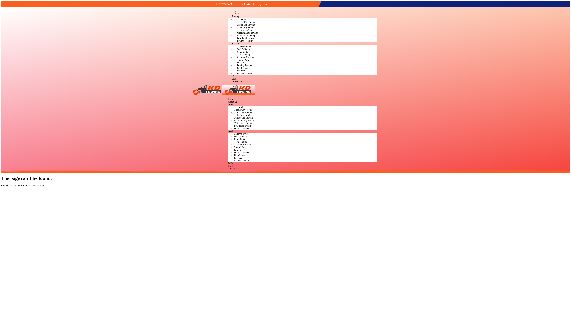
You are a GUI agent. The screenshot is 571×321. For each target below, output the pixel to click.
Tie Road (241, 70)
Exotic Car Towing (246, 24)
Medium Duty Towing (247, 33)
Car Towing (242, 19)
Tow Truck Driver (245, 38)
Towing (235, 16)
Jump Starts (242, 52)
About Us (236, 13)
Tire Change (242, 68)
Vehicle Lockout (244, 73)
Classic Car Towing (246, 22)
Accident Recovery (246, 57)
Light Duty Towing (246, 27)
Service (235, 43)
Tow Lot (241, 62)
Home (234, 11)
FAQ (234, 76)
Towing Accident (245, 41)
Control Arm (243, 60)
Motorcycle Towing (246, 35)
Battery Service (244, 46)
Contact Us (237, 81)
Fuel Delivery (243, 49)
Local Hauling (243, 54)
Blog (234, 78)
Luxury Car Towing (246, 30)
